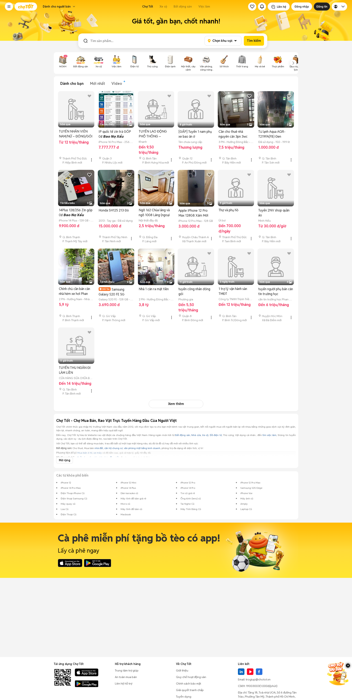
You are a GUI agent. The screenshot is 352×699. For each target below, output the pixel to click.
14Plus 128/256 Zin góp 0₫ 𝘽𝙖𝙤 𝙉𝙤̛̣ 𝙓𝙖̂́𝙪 (75, 212)
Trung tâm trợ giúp (127, 670)
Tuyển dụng (183, 696)
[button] (9, 6)
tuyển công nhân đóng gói (194, 291)
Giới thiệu (182, 670)
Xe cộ (163, 6)
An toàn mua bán (126, 677)
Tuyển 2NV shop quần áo (273, 212)
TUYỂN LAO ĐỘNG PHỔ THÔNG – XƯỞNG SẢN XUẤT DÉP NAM (153, 134)
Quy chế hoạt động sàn (191, 677)
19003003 (253, 686)
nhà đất (99, 448)
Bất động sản (183, 6)
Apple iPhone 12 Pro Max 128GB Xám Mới (193, 213)
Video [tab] (116, 83)
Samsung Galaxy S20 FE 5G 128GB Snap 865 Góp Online (114, 291)
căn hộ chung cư (113, 448)
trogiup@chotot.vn (258, 679)
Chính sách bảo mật (188, 683)
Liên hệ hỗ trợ (123, 683)
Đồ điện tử (216, 435)
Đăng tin (321, 6)
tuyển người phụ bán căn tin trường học (275, 291)
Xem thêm (176, 404)
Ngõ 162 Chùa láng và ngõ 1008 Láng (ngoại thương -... (154, 213)
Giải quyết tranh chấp (190, 690)
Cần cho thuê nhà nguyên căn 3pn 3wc (233, 134)
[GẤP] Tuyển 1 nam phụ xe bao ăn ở (195, 134)
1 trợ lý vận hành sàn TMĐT (233, 291)
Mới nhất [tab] (97, 83)
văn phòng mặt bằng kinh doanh (142, 448)
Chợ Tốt (147, 6)
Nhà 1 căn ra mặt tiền (154, 289)
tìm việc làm (269, 435)
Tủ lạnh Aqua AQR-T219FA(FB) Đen (271, 134)
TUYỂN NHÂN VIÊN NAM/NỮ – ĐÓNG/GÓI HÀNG (75, 134)
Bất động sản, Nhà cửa (188, 435)
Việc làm (204, 6)
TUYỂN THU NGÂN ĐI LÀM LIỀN (75, 370)
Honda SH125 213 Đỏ (114, 210)
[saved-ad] (252, 6)
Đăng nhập (302, 6)
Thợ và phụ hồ (228, 210)
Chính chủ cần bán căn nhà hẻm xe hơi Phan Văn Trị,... (74, 291)
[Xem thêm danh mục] (293, 63)
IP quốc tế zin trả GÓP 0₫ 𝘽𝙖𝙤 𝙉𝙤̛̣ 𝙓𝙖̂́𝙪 (115, 134)
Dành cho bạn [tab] (72, 83)
